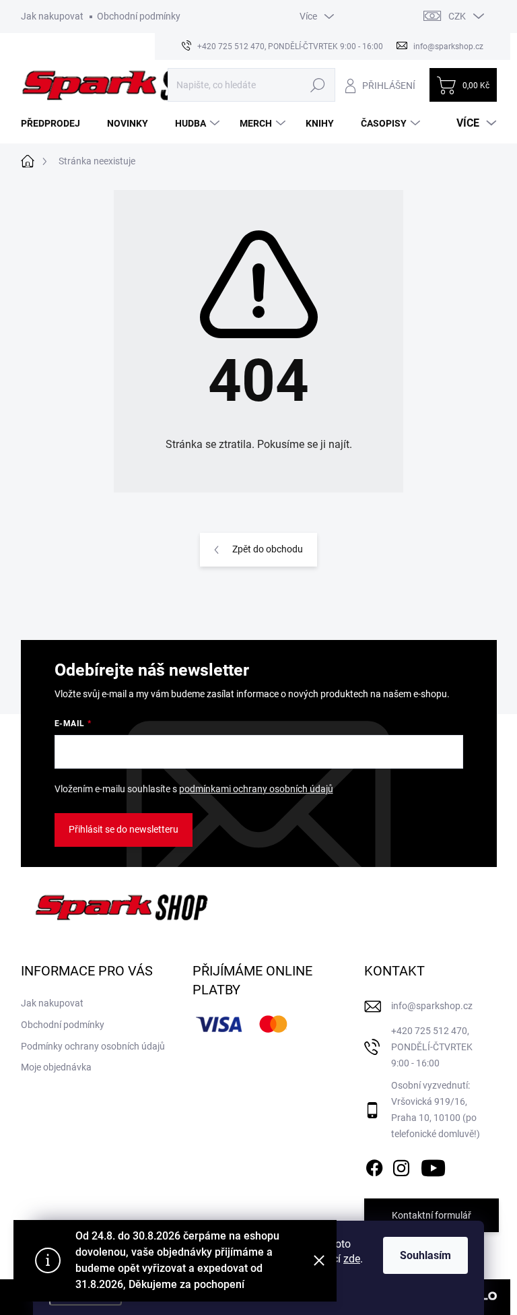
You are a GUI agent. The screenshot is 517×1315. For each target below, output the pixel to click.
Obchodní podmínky (138, 16)
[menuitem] (55, 123)
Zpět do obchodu (267, 549)
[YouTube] (433, 1166)
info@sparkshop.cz (432, 1005)
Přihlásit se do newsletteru (123, 829)
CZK (457, 16)
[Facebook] (374, 1166)
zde (351, 1258)
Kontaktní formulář (431, 1215)
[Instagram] (401, 1166)
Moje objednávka (56, 1067)
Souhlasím (425, 1255)
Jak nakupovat (52, 16)
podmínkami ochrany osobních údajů (256, 788)
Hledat (317, 84)
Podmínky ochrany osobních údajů (93, 1046)
